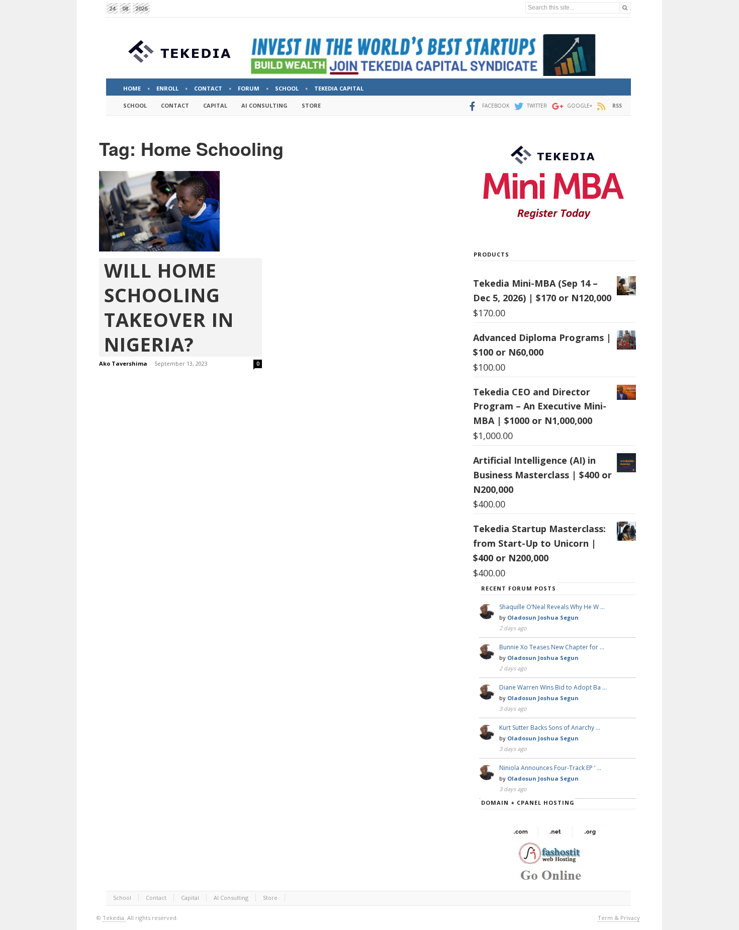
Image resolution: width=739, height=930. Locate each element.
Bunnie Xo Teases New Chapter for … (551, 647)
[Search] (624, 8)
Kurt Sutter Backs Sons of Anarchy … (549, 727)
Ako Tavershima (123, 363)
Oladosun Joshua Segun (543, 617)
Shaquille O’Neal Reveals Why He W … (552, 607)
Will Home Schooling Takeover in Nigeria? (169, 307)
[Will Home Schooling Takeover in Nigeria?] (180, 211)
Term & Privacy (619, 917)
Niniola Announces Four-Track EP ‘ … (550, 768)
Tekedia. (114, 917)
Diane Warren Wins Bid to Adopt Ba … (553, 687)
